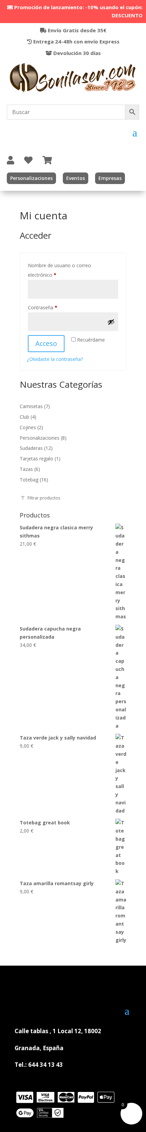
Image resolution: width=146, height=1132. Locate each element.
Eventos (75, 178)
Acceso (46, 343)
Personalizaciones (31, 178)
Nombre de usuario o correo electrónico (59, 270)
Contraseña (54, 307)
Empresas (110, 178)
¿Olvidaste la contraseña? (55, 359)
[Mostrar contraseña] (111, 322)
